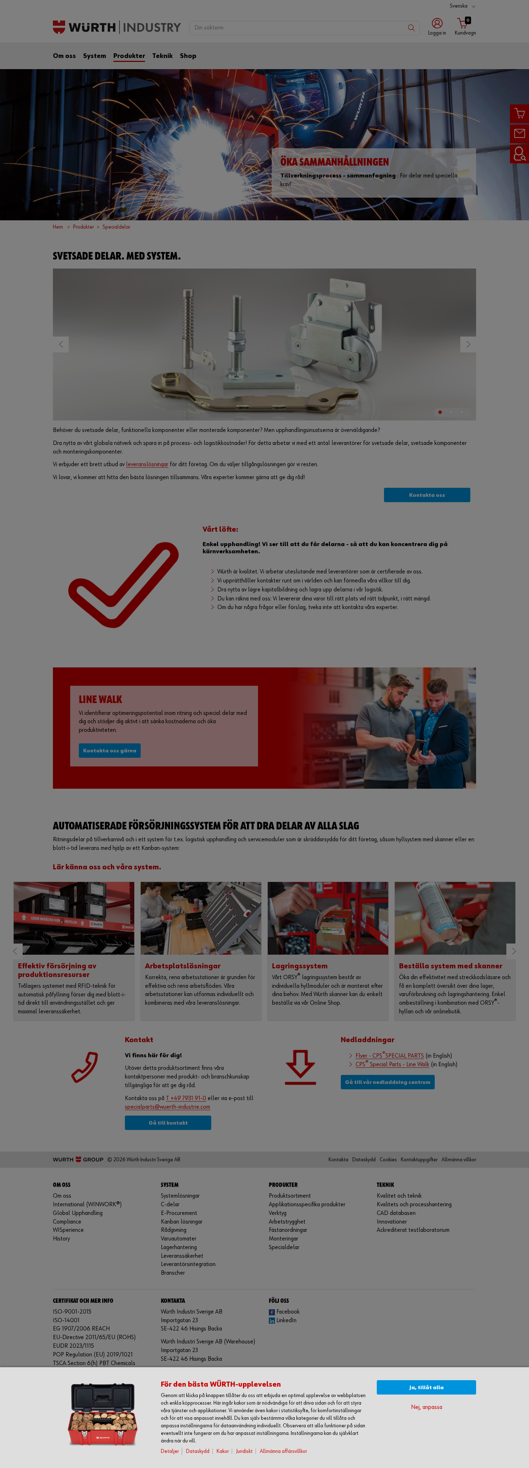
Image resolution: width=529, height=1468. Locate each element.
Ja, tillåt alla (427, 1387)
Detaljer (170, 1451)
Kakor (223, 1451)
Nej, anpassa (426, 1407)
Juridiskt (244, 1451)
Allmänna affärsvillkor (283, 1451)
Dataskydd (197, 1451)
